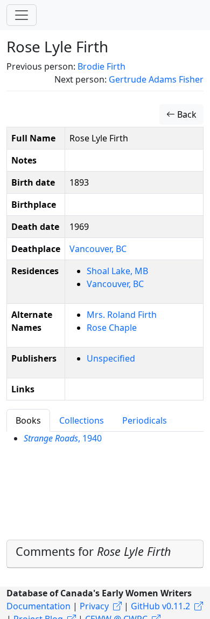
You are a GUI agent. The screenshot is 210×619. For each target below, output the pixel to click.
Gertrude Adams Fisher (156, 79)
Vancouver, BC (98, 249)
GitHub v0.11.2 (160, 606)
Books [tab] (28, 420)
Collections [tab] (81, 420)
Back (186, 114)
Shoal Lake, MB (117, 271)
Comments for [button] (93, 551)
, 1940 (63, 438)
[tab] (105, 554)
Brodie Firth (101, 66)
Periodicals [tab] (144, 420)
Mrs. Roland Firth (122, 315)
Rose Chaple (112, 328)
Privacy (94, 606)
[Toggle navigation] (21, 15)
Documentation (38, 606)
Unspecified (111, 358)
